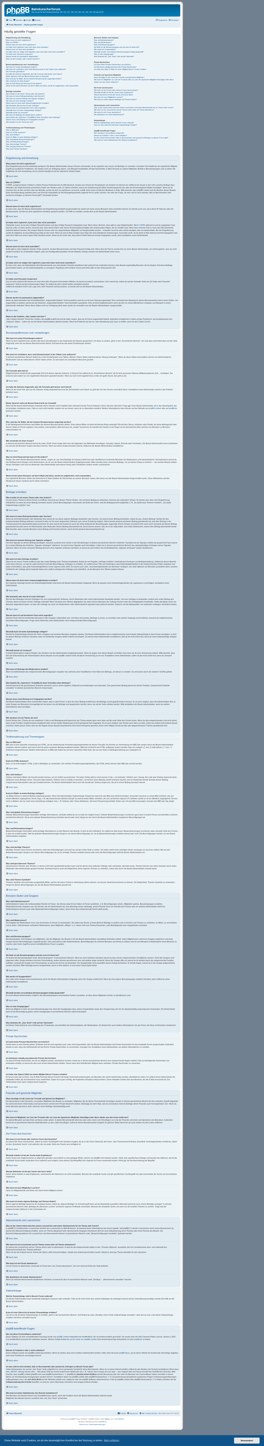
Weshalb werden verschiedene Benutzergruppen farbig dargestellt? (119, 52)
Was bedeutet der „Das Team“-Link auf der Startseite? (114, 56)
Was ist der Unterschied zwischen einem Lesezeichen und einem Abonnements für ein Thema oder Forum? (134, 107)
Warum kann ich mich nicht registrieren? (21, 45)
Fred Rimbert (119, 1419)
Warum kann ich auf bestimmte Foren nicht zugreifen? (26, 108)
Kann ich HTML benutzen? (16, 132)
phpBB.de (173, 408)
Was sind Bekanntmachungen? (17, 142)
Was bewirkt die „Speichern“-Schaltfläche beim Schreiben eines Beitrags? (33, 117)
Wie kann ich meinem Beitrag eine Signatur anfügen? (25, 98)
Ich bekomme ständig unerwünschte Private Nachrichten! (115, 67)
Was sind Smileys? (13, 135)
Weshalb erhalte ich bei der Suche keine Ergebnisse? (113, 92)
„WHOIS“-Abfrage (17, 1372)
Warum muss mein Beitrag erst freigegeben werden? (25, 120)
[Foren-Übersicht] (18, 10)
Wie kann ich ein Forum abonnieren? (107, 112)
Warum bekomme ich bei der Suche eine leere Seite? (113, 95)
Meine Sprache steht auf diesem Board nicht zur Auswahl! (27, 76)
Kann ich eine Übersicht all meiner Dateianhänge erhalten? (115, 125)
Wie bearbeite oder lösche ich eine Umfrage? (22, 105)
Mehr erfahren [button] (111, 1440)
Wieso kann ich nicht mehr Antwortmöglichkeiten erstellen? (27, 103)
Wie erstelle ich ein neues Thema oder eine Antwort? (25, 94)
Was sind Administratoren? (104, 40)
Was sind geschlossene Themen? (18, 146)
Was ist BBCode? (12, 130)
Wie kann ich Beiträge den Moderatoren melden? (24, 115)
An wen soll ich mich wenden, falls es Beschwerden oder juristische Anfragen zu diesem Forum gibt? (131, 138)
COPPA (142, 225)
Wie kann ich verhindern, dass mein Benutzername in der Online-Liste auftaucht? (36, 69)
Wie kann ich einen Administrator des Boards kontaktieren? (116, 140)
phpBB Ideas (124, 1353)
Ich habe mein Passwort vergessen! (19, 54)
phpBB (71, 1419)
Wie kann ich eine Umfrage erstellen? (19, 101)
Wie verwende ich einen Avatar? (18, 81)
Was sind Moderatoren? (103, 42)
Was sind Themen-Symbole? (16, 149)
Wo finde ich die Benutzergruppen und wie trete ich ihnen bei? (116, 47)
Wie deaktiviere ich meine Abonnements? (109, 114)
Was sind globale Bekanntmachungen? (20, 139)
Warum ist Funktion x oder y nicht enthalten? (110, 135)
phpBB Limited (155, 408)
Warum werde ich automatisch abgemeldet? (22, 56)
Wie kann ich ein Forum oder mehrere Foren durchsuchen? (116, 90)
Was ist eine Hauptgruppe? (104, 54)
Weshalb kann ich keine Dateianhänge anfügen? (24, 110)
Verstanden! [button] (247, 1440)
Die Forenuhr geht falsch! (15, 71)
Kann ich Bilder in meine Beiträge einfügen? (22, 137)
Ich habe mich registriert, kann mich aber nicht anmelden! (27, 47)
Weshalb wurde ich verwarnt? (17, 112)
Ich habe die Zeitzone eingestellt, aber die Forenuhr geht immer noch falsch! (34, 74)
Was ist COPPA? (12, 42)
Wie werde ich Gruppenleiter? (105, 49)
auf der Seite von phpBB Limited (83, 1339)
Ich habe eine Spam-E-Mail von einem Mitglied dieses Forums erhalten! (120, 69)
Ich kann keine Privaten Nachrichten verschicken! (112, 64)
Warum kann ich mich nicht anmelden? (20, 49)
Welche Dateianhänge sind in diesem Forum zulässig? (114, 123)
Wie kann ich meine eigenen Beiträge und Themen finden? (115, 99)
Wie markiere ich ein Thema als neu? (19, 122)
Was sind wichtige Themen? (16, 144)
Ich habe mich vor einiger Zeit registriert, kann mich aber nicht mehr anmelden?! (35, 52)
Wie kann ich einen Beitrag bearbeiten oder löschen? (25, 96)
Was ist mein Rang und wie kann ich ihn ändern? (24, 83)
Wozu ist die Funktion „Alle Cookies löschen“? (23, 59)
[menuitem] (9, 20)
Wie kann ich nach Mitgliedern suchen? (108, 97)
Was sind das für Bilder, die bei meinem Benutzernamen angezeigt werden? (34, 79)
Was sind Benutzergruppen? (104, 45)
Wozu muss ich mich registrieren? (18, 40)
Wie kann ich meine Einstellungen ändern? (21, 67)
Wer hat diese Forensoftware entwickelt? (109, 133)
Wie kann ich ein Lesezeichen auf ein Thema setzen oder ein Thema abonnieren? (124, 110)
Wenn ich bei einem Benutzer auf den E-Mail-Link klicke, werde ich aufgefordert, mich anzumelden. (42, 86)
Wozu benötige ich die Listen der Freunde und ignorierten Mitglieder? (119, 77)
